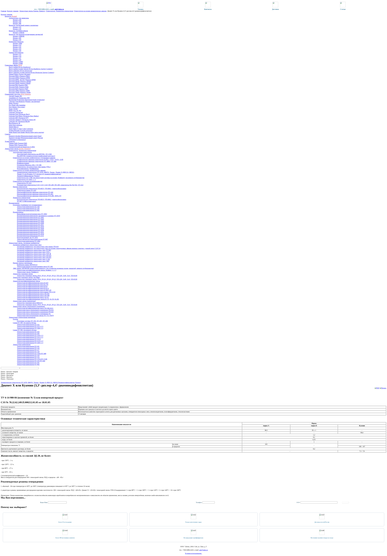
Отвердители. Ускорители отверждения (59, 11)
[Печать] (383, 388)
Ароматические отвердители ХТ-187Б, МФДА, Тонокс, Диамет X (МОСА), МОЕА (29, 382)
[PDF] (377, 388)
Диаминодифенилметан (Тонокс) (69, 382)
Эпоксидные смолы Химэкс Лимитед (32, 11)
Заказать (345, 502)
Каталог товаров (12, 11)
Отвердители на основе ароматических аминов (90, 11)
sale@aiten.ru (59, 9)
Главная (3, 11)
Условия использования (193, 553)
